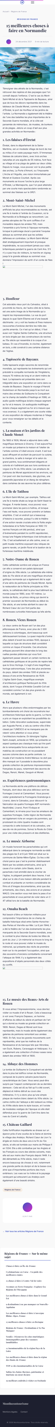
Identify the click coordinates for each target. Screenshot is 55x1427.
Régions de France (19, 11)
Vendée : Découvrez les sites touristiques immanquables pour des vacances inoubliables (25, 1339)
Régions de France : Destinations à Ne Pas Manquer (25, 1329)
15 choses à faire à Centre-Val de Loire (24, 1280)
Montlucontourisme (15, 1403)
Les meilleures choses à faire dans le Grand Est (26, 1297)
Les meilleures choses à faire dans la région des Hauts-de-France (26, 1358)
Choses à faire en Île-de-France (21, 1266)
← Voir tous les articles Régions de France (23, 1231)
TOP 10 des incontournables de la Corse (24, 1366)
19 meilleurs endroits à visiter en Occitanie (26, 1380)
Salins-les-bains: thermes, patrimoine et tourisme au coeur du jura (25, 1373)
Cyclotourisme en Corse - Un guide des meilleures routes (24, 1273)
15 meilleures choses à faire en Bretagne (24, 1322)
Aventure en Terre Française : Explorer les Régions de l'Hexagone (26, 1288)
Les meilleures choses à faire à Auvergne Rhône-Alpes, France (25, 1314)
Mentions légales (10, 1412)
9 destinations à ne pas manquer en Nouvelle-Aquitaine (27, 1305)
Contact (24, 1412)
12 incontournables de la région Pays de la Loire (25, 1349)
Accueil (6, 11)
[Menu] (32, 2)
